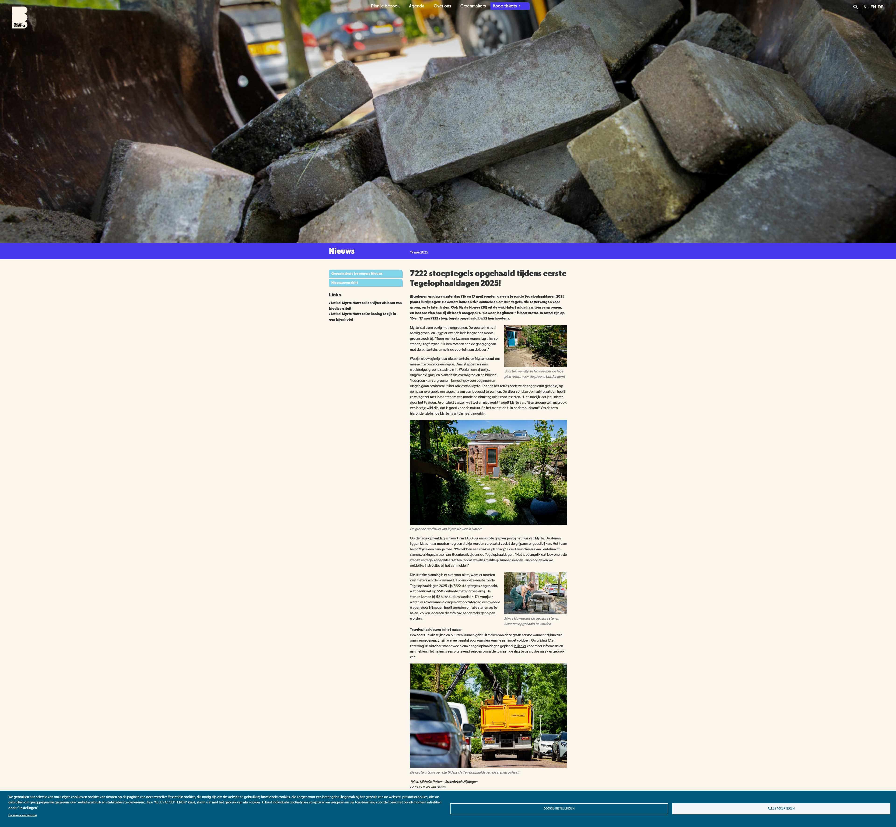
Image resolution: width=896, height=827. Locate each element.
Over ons (442, 6)
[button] (535, 366)
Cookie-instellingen (559, 808)
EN (873, 7)
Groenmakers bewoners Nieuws (357, 273)
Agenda (416, 6)
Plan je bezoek (385, 6)
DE (880, 7)
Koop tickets (505, 6)
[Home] (16, 14)
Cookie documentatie (22, 815)
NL (866, 7)
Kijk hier (520, 646)
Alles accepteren (781, 808)
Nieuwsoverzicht (344, 283)
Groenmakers (473, 6)
